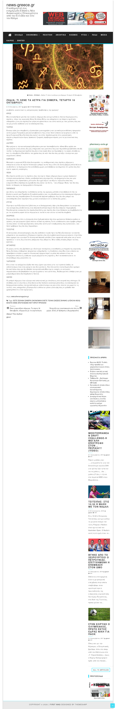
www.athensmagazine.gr (20, 296)
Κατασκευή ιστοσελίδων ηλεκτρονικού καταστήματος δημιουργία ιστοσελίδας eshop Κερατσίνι (100, 389)
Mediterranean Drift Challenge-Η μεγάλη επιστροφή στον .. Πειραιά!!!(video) (98, 441)
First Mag (55, 704)
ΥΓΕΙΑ (84, 35)
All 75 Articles (101, 670)
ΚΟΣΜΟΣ (73, 35)
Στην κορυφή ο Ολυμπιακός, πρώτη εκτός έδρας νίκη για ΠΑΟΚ (99, 629)
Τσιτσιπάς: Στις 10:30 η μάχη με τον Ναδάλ (98, 504)
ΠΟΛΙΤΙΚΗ (47, 35)
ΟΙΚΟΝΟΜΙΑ (32, 35)
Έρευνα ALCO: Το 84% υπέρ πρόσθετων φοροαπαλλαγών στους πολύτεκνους (99, 365)
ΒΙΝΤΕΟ (21, 40)
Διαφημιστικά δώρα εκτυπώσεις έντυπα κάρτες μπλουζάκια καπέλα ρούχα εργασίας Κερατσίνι (98, 401)
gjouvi (26, 107)
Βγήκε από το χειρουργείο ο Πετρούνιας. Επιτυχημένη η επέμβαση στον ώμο (99, 561)
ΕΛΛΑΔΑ (19, 35)
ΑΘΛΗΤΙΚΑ (61, 35)
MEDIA (104, 35)
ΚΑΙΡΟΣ (10, 40)
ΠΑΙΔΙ (94, 35)
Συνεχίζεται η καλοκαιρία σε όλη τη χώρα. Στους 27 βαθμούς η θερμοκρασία (63, 308)
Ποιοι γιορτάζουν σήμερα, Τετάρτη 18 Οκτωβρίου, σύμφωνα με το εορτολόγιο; (26, 308)
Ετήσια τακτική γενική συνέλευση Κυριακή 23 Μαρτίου (99, 373)
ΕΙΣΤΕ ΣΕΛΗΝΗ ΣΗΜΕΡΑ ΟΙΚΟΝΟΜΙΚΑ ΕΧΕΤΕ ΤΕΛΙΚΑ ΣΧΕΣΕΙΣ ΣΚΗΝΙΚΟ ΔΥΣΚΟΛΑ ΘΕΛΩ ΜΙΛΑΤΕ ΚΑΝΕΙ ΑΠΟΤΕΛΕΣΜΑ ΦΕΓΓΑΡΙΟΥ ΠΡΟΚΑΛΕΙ (43, 301)
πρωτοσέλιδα (99, 698)
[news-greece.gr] (9, 34)
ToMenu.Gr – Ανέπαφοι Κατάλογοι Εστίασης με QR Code (99, 380)
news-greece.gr (20, 4)
